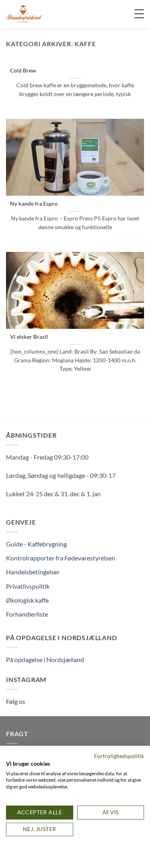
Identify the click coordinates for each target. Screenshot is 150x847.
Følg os (15, 701)
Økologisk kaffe (27, 600)
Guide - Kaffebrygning (36, 544)
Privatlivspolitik (28, 586)
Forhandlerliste (27, 614)
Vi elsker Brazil (29, 337)
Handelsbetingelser (33, 572)
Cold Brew (23, 70)
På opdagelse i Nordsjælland (45, 659)
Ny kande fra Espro (34, 203)
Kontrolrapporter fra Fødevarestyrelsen (60, 558)
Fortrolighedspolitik (119, 756)
